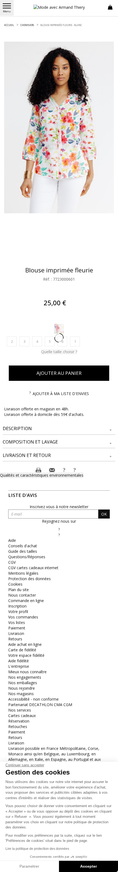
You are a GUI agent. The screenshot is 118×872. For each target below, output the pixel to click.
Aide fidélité (18, 660)
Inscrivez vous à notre (59, 506)
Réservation (18, 721)
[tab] (59, 429)
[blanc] (59, 329)
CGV (12, 562)
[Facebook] (59, 529)
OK (104, 514)
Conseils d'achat (22, 545)
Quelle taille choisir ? (59, 351)
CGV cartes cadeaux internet (33, 567)
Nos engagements (24, 677)
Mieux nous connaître (27, 671)
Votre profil (18, 611)
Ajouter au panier (59, 373)
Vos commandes (23, 617)
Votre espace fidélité (26, 655)
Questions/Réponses (26, 556)
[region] (59, 127)
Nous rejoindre (21, 688)
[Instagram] (59, 534)
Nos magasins (21, 693)
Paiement (16, 628)
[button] (59, 428)
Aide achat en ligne (25, 644)
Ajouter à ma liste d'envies (61, 393)
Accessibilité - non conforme (33, 699)
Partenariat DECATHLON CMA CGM (40, 704)
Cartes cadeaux (22, 715)
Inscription (17, 606)
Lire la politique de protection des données (37, 849)
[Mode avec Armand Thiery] (59, 7)
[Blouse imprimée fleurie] (59, 127)
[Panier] (110, 7)
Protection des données (29, 578)
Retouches (17, 726)
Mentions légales (23, 573)
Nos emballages (22, 682)
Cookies (15, 584)
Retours (15, 638)
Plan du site (18, 589)
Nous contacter (22, 595)
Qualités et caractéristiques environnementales (41, 475)
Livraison (16, 633)
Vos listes (16, 622)
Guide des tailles (22, 551)
